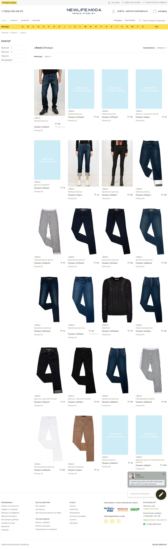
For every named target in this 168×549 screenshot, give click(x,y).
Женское (6, 52)
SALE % (4, 21)
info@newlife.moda (150, 509)
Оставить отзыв (8, 523)
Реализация (75, 513)
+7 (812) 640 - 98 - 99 (151, 516)
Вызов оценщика (43, 526)
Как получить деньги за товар (48, 513)
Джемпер (106, 328)
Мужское (6, 48)
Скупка (73, 506)
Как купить (40, 509)
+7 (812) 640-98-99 (12, 11)
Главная (4, 33)
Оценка (73, 519)
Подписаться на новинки (46, 529)
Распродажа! (6, 60)
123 (156, 27)
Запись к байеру (42, 522)
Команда (5, 530)
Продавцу (118, 21)
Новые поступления (10, 506)
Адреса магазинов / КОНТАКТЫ (15, 545)
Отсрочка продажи (78, 516)
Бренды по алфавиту (10, 513)
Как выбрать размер (10, 519)
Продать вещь (9, 3)
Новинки (13, 21)
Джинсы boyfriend (41, 185)
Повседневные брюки (43, 260)
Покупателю (130, 21)
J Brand (23, 33)
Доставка (74, 523)
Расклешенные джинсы (44, 467)
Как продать (41, 506)
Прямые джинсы (41, 121)
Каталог (14, 33)
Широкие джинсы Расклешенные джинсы (150, 461)
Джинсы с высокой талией (147, 114)
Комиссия (74, 509)
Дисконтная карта (9, 516)
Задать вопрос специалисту (155, 520)
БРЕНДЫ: (5, 27)
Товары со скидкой (9, 509)
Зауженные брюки (76, 467)
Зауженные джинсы (110, 192)
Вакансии (5, 526)
